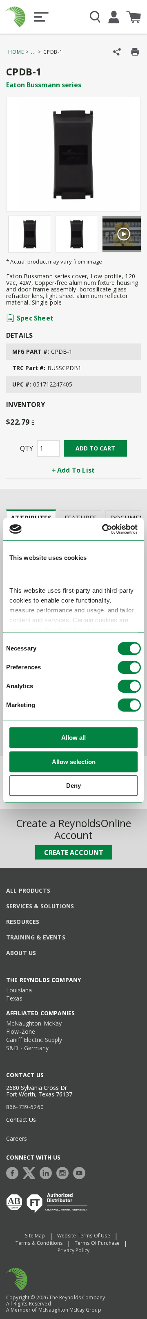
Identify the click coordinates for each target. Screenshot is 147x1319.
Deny (73, 785)
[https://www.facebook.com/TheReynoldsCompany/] (14, 1172)
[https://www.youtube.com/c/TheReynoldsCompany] (81, 1172)
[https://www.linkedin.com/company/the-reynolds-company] (48, 1172)
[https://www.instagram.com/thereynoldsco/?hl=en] (64, 1172)
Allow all (73, 738)
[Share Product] (117, 52)
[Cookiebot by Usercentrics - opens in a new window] (104, 529)
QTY (26, 448)
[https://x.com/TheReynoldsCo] (31, 1172)
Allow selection (74, 761)
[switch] (129, 667)
